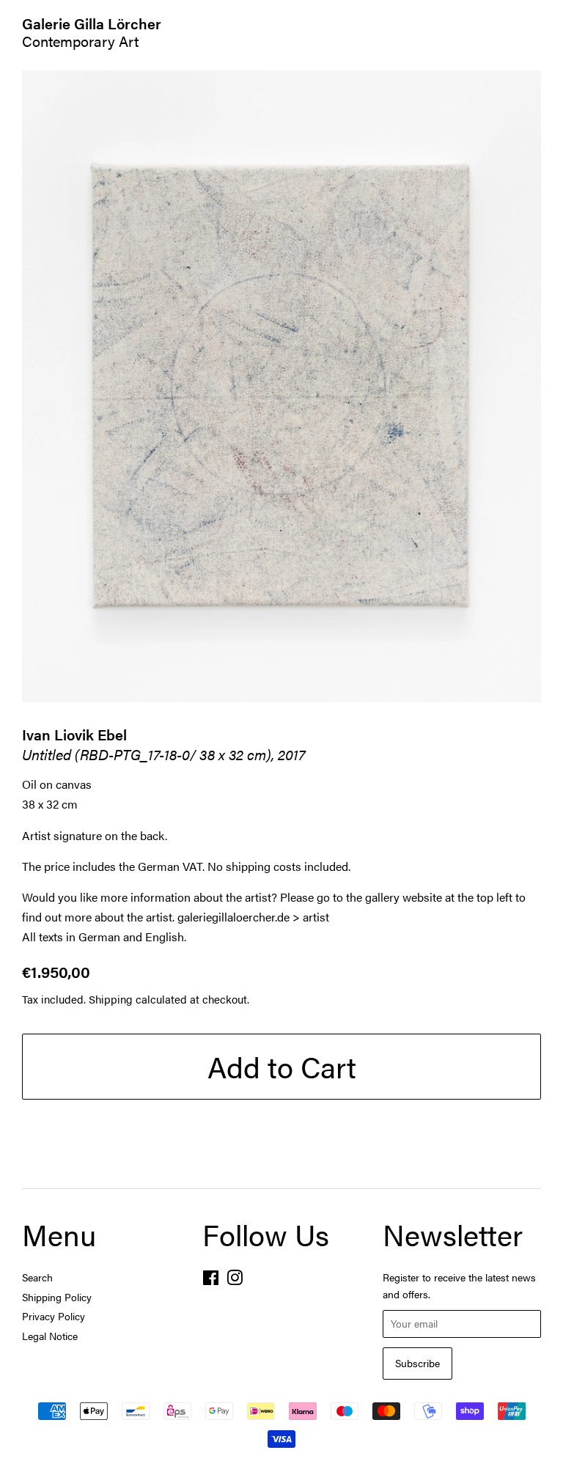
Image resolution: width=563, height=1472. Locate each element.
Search (37, 1277)
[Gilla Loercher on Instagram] (235, 1280)
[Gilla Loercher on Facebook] (210, 1280)
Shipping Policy (57, 1297)
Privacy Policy (53, 1316)
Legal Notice (50, 1336)
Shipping (111, 999)
